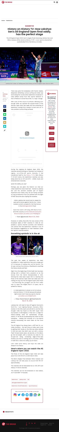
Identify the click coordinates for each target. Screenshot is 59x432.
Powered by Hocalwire (34, 428)
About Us (51, 423)
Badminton (29, 26)
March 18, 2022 (27, 301)
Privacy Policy (44, 423)
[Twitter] (4, 110)
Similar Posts (9, 412)
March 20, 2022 (34, 216)
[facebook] (4, 106)
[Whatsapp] (4, 114)
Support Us (43, 425)
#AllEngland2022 (27, 206)
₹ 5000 (52, 128)
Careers (50, 425)
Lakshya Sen (22, 379)
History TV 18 (30, 175)
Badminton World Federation (19, 386)
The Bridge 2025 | (23, 428)
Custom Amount (51, 145)
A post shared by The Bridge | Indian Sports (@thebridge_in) (27, 163)
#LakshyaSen (37, 211)
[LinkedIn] (4, 118)
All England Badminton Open (19, 382)
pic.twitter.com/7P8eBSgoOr (32, 213)
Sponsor (50, 107)
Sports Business (33, 386)
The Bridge (29, 391)
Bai (28, 379)
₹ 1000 (52, 139)
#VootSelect (29, 211)
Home (3, 20)
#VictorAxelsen (18, 213)
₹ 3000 (52, 133)
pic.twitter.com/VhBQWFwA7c (27, 296)
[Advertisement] (29, 14)
